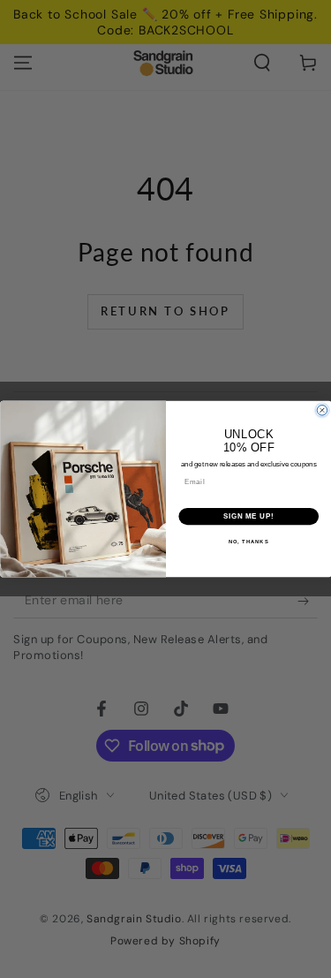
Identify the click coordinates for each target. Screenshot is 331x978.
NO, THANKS (248, 542)
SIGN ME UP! (248, 515)
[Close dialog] (322, 411)
